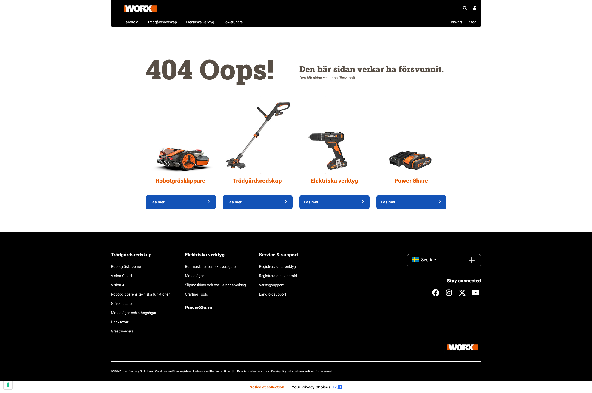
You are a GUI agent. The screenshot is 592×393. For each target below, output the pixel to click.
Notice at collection (267, 387)
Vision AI (118, 285)
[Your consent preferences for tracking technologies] (8, 385)
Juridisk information (301, 371)
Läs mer (157, 202)
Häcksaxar (119, 322)
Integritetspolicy (259, 371)
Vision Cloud (121, 276)
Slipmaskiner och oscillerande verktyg (215, 285)
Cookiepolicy (279, 371)
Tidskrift (455, 22)
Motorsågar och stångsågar (133, 313)
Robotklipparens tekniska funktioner (140, 294)
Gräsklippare (121, 303)
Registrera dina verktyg (277, 266)
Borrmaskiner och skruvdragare (210, 266)
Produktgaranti (324, 371)
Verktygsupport (271, 285)
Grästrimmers (122, 331)
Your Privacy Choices (311, 387)
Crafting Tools (196, 294)
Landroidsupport (272, 294)
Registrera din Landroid (278, 276)
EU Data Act (240, 371)
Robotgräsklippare (126, 266)
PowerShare (198, 307)
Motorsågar (194, 276)
